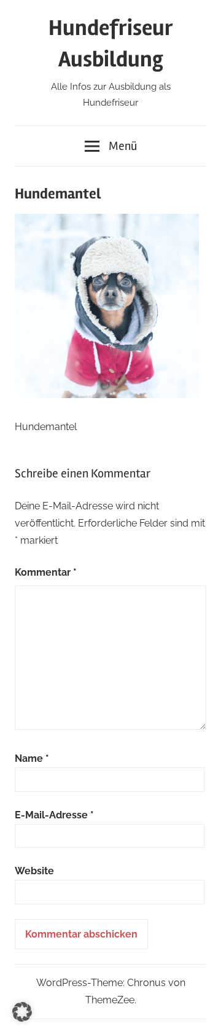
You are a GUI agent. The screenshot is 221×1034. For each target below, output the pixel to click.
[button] (22, 1012)
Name (32, 758)
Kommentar (46, 572)
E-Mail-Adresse (54, 815)
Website (34, 871)
